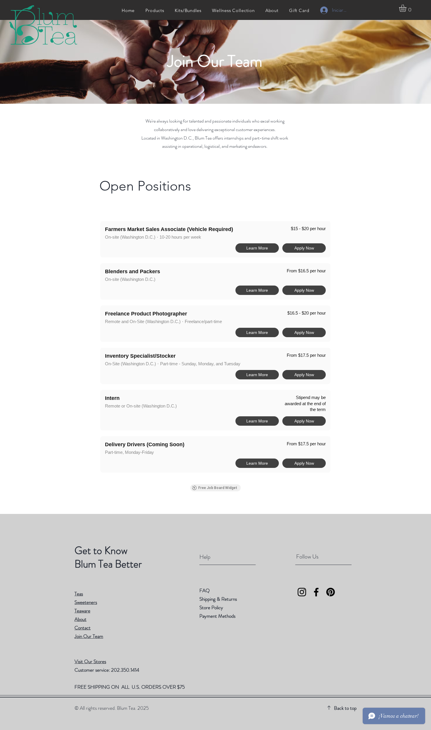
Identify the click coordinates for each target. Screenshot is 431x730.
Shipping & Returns (218, 598)
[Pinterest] (330, 592)
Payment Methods (218, 615)
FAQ (204, 590)
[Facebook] (316, 592)
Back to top (345, 708)
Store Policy (211, 607)
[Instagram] (302, 592)
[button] (407, 8)
